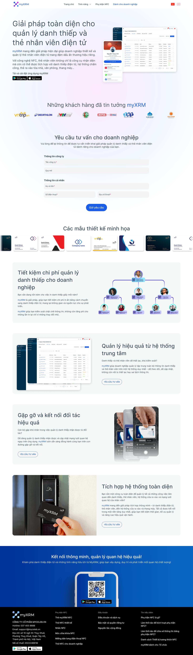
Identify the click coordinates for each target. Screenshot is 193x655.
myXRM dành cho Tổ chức (154, 644)
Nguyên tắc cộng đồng (109, 628)
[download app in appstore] (35, 649)
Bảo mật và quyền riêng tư (111, 622)
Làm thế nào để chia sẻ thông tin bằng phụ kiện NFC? (160, 633)
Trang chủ (69, 4)
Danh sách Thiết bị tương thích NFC (159, 639)
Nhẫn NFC (60, 628)
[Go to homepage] (21, 4)
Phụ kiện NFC (102, 4)
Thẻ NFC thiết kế (63, 622)
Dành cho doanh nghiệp (125, 4)
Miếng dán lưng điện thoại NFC (70, 638)
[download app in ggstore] (19, 649)
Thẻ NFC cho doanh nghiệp (69, 643)
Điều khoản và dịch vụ (109, 617)
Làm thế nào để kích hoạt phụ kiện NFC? (158, 624)
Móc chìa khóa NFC (65, 633)
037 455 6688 (28, 625)
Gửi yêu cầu (96, 207)
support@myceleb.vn (29, 629)
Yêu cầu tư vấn (112, 382)
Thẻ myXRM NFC (63, 617)
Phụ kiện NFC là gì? (150, 617)
